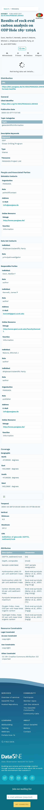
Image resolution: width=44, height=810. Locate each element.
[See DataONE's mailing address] (32, 778)
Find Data (9, 742)
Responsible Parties (9, 266)
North (3, 457)
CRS (3, 534)
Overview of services (10, 697)
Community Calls (31, 714)
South (3, 474)
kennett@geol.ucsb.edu (13, 314)
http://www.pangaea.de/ (14, 220)
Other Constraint (8, 653)
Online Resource (9, 213)
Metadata (15, 9)
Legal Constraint (8, 632)
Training (4, 728)
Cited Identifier (7, 101)
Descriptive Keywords (10, 133)
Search (6, 9)
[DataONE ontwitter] (5, 778)
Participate (28, 697)
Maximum (5, 525)
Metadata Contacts (9, 176)
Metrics (27, 728)
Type (3, 149)
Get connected (22, 804)
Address (5, 198)
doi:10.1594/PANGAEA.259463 (12, 15)
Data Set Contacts (8, 241)
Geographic (5, 453)
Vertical (4, 512)
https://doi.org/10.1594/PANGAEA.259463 (19, 104)
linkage (6, 217)
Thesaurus (5, 158)
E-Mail (5, 202)
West (3, 483)
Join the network (31, 704)
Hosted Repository (9, 704)
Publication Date (8, 109)
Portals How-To (8, 735)
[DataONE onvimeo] (11, 778)
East (3, 466)
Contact (27, 732)
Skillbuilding (6, 725)
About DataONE (31, 725)
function (6, 226)
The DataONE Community (29, 709)
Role (4, 189)
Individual (6, 245)
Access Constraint (9, 636)
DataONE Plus (7, 701)
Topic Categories (8, 118)
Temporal (5, 504)
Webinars (5, 732)
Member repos (30, 701)
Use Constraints (8, 645)
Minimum (5, 516)
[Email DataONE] (18, 778)
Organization (7, 181)
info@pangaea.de (11, 205)
